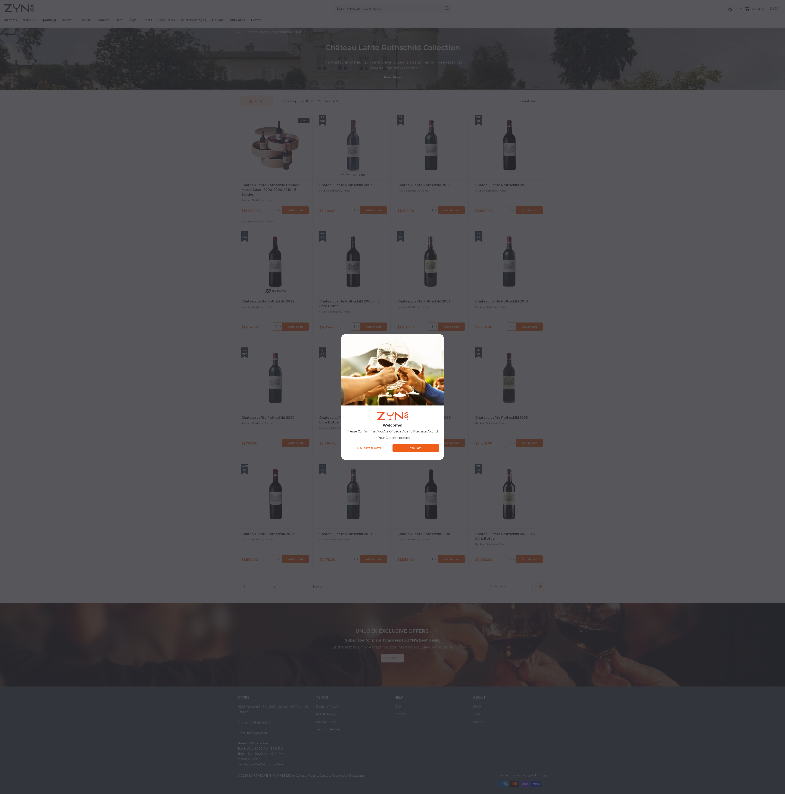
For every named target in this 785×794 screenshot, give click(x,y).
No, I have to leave (369, 447)
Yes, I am (415, 447)
